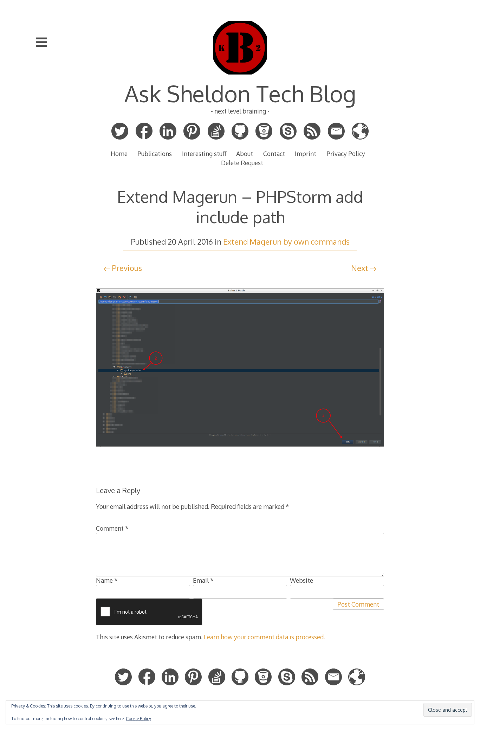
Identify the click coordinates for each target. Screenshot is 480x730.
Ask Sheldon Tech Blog (240, 93)
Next (359, 268)
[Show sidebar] (41, 42)
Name (107, 580)
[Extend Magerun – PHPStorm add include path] (240, 452)
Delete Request (242, 163)
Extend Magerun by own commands (286, 241)
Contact (274, 153)
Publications (154, 153)
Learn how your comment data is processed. (264, 637)
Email (203, 580)
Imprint (305, 153)
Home (119, 153)
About (244, 153)
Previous (127, 268)
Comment (112, 528)
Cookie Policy (138, 718)
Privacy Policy (345, 153)
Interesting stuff (204, 153)
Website (301, 580)
